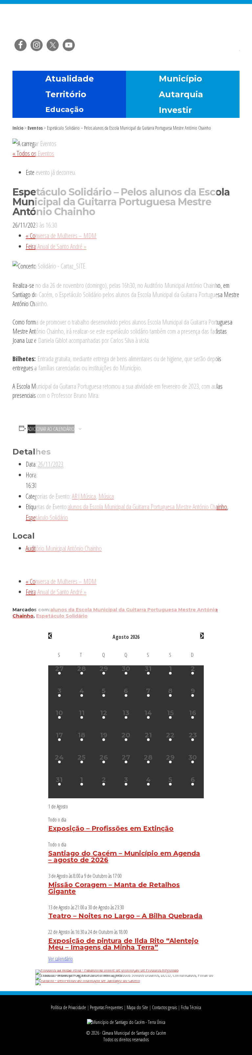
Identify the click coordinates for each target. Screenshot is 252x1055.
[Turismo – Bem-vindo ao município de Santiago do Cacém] (87, 980)
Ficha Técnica (191, 1007)
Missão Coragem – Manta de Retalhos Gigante (114, 888)
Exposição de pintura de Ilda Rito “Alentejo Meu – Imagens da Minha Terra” (123, 944)
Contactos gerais (164, 1007)
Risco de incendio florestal (231, 53)
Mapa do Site (137, 1007)
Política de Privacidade (68, 1007)
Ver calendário (60, 958)
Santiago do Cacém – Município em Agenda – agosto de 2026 (124, 856)
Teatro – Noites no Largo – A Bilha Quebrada (125, 916)
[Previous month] (50, 636)
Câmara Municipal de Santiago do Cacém (126, 21)
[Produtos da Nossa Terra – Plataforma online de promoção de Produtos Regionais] (106, 969)
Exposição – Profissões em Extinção (111, 828)
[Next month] (202, 636)
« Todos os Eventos (33, 153)
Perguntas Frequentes (106, 1007)
